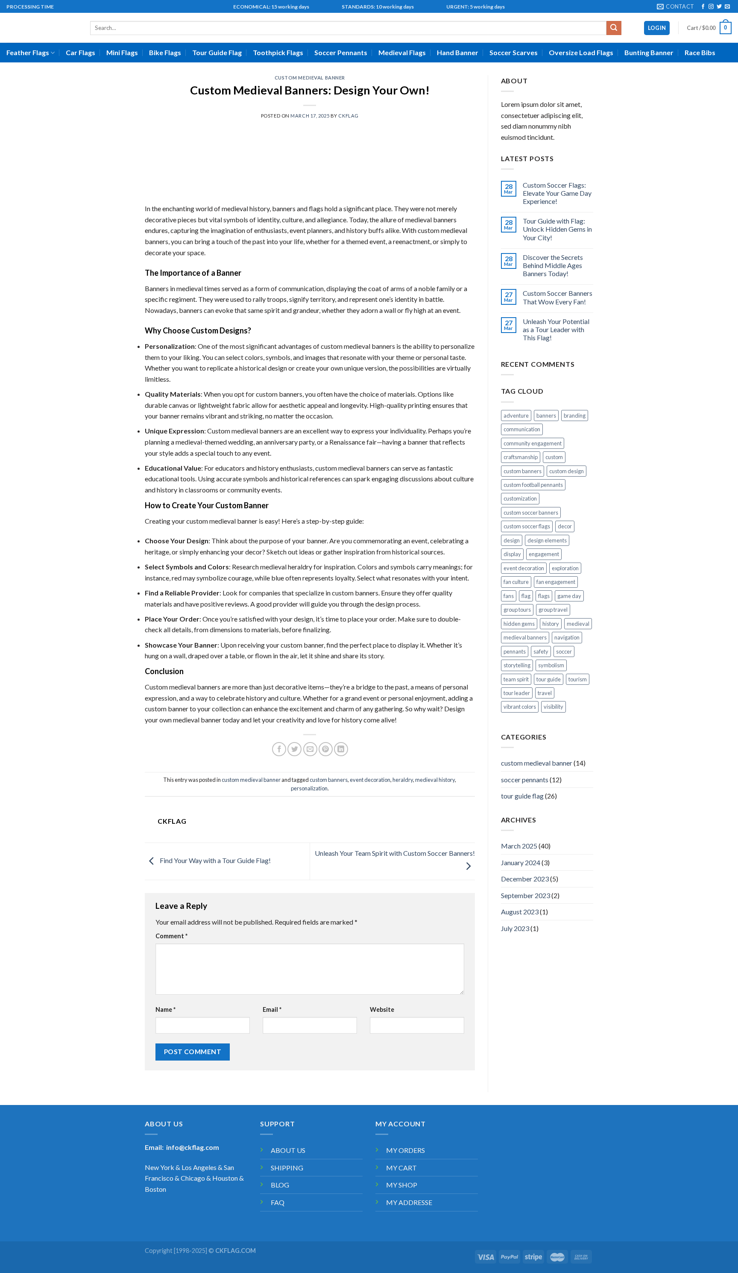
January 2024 (520, 862)
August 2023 (520, 912)
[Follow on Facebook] (703, 7)
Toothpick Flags (278, 52)
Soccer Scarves (513, 52)
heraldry (402, 779)
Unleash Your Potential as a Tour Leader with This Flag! (556, 329)
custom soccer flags (527, 526)
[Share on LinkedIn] (341, 749)
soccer (564, 651)
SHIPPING (287, 1168)
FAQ (277, 1202)
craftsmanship (521, 457)
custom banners (329, 779)
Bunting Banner (649, 52)
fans (509, 595)
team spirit (516, 679)
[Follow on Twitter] (719, 7)
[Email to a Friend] (310, 749)
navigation (567, 637)
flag (525, 595)
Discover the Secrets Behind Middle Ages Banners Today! (553, 265)
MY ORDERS (405, 1150)
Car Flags (80, 52)
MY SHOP (401, 1185)
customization (520, 498)
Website (382, 1009)
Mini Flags (122, 52)
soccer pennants (524, 779)
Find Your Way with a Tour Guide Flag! (214, 860)
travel (545, 693)
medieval (578, 623)
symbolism (551, 665)
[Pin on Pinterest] (326, 749)
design (512, 540)
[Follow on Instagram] (711, 7)
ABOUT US (288, 1150)
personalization (309, 788)
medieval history (435, 779)
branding (575, 415)
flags (544, 595)
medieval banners (525, 637)
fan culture (516, 581)
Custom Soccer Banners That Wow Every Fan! (557, 297)
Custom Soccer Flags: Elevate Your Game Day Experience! (557, 193)
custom (554, 457)
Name (165, 1009)
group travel (553, 609)
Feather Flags (27, 52)
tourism (577, 679)
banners (546, 415)
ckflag (348, 115)
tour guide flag (522, 796)
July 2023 (515, 928)
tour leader (517, 693)
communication (522, 429)
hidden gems (519, 623)
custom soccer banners (531, 512)
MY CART (401, 1168)
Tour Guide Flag (217, 52)
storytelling (517, 665)
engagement (544, 554)
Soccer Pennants (340, 52)
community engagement (533, 443)
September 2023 (525, 895)
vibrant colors (520, 706)
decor (565, 526)
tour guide (548, 679)
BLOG (280, 1185)
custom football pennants (533, 484)
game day (569, 595)
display (512, 554)
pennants (515, 651)
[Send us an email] (727, 7)
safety (540, 651)
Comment (171, 936)
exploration (565, 568)
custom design (566, 471)
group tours (517, 609)
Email (272, 1009)
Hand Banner (457, 52)
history (550, 623)
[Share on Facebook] (279, 749)
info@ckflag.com (192, 1147)
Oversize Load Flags (581, 52)
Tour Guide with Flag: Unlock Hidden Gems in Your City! (557, 229)
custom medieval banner (310, 77)
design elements (547, 540)
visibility (553, 706)
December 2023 (525, 879)
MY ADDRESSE (409, 1202)
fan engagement (555, 581)
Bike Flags (165, 52)
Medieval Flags (402, 52)
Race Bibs (700, 52)
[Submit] (613, 28)
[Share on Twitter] (294, 749)
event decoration (370, 779)
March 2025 (519, 846)
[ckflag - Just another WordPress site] (41, 28)
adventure (516, 415)
